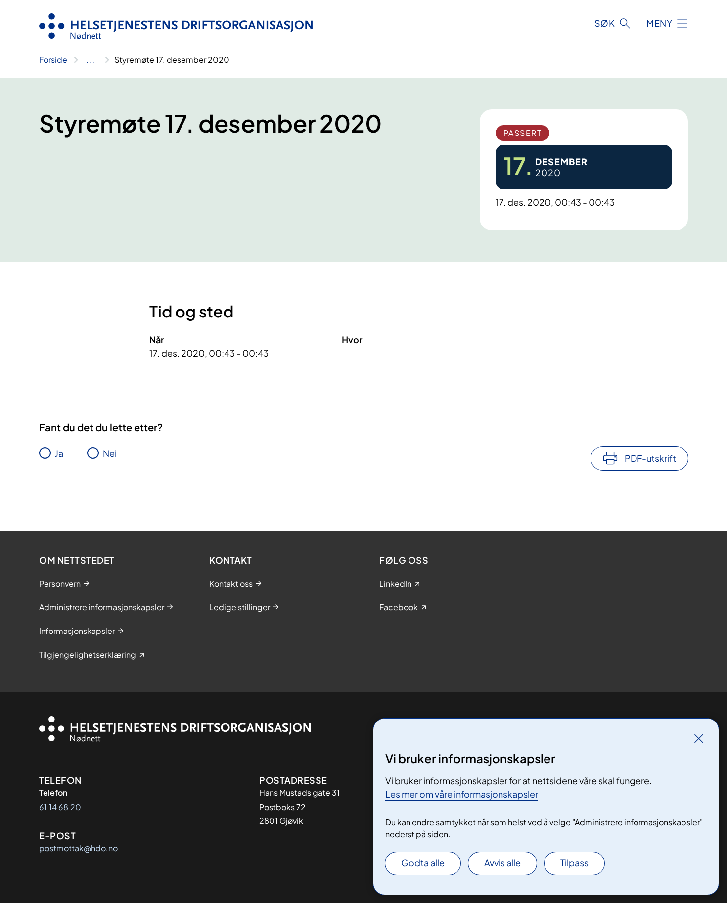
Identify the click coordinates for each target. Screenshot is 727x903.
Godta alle (423, 862)
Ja (59, 453)
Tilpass (574, 862)
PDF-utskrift (650, 458)
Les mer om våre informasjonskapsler (461, 794)
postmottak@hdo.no (78, 848)
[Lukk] (699, 738)
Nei (110, 453)
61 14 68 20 (60, 807)
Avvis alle (502, 862)
